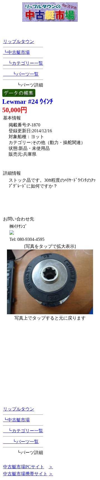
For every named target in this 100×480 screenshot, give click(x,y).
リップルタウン (18, 41)
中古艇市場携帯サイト (25, 473)
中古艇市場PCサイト (23, 466)
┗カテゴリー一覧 (23, 63)
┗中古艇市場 (16, 52)
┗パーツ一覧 (21, 74)
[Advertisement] (41, 198)
